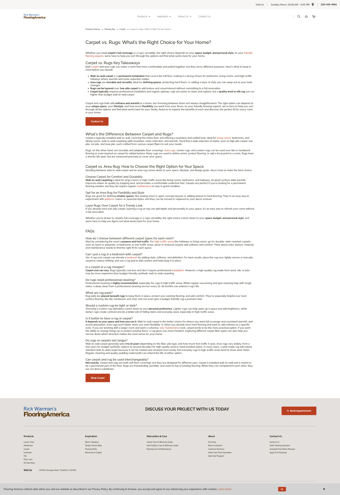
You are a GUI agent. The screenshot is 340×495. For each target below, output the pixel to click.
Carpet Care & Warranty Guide (160, 442)
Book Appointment (300, 410)
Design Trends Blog (93, 445)
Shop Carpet (98, 377)
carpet (95, 66)
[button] (298, 16)
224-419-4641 (329, 4)
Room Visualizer (92, 442)
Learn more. (225, 489)
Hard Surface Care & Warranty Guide (162, 445)
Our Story (212, 442)
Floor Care (28, 459)
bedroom (132, 257)
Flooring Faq (110, 29)
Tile (25, 456)
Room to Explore (215, 445)
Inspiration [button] (162, 16)
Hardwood (28, 445)
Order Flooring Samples (280, 445)
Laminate (28, 452)
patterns (109, 199)
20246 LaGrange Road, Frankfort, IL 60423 (57, 470)
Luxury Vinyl (29, 442)
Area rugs (169, 150)
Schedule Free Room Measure (282, 449)
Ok (282, 489)
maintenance (144, 186)
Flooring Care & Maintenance (159, 449)
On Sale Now (29, 463)
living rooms (224, 137)
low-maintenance (170, 327)
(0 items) (313, 16)
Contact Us (204, 16)
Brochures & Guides (93, 452)
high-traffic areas (164, 241)
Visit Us (260, 4)
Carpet (122, 29)
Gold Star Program (216, 456)
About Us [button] (183, 16)
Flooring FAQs (91, 449)
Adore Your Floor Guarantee (219, 452)
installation (178, 270)
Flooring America (93, 29)
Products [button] (142, 16)
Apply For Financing (278, 452)
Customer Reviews (216, 449)
